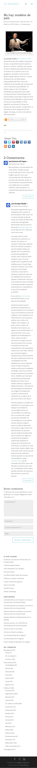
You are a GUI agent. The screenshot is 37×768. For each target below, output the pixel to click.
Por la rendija (9, 656)
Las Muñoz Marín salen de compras (16, 575)
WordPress (24, 765)
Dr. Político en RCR (24, 59)
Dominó (8, 668)
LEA (6, 723)
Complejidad (9, 665)
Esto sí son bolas (9, 585)
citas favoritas (25, 296)
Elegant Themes (23, 763)
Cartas (7, 700)
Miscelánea (7, 650)
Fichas (7, 717)
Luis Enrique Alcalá (12, 22)
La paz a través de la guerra (13, 582)
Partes (7, 653)
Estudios (8, 713)
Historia (8, 678)
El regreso (22, 635)
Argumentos (9, 694)
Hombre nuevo (9, 588)
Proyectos (8, 740)
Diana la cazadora (17, 632)
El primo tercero (9, 572)
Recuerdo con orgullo (22, 642)
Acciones (8, 690)
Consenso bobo (16, 461)
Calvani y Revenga (10, 591)
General (8, 720)
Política (16, 24)
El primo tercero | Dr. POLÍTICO (14, 623)
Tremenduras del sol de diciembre (15, 625)
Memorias (8, 726)
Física (7, 675)
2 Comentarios (25, 24)
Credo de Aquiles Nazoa (12, 565)
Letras (7, 681)
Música (7, 685)
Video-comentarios (11, 746)
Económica (9, 707)
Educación (8, 672)
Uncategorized (9, 749)
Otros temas (8, 662)
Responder (28, 197)
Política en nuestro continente (14, 578)
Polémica (8, 733)
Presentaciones (10, 736)
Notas (7, 730)
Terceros (8, 659)
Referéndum (9, 743)
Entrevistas (9, 710)
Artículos (8, 697)
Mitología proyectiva (25, 227)
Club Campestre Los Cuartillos (14, 569)
